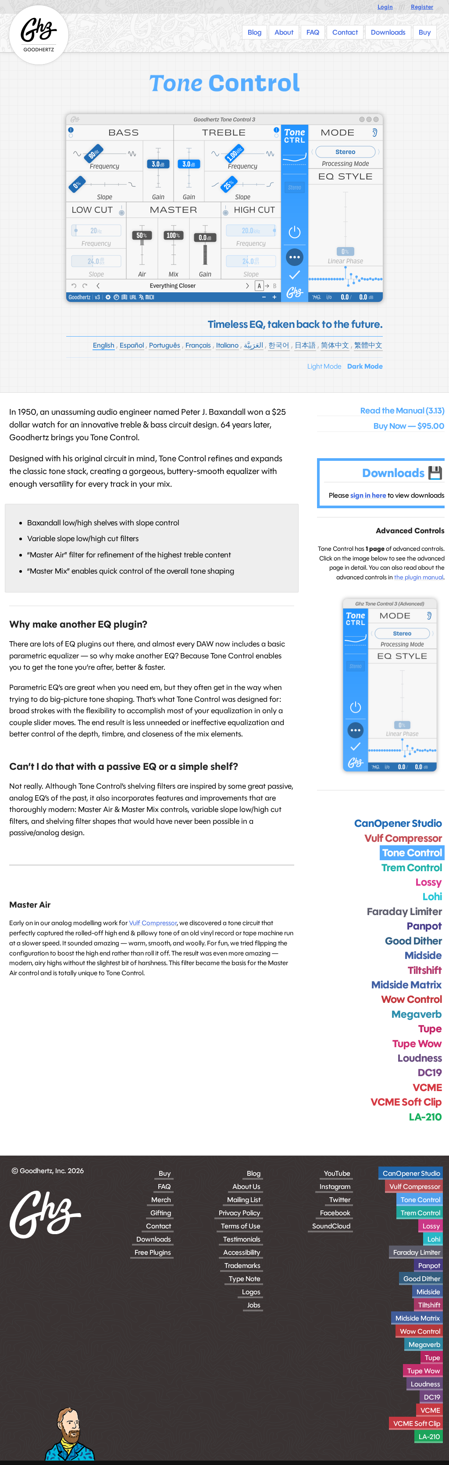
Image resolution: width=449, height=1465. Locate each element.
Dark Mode (365, 366)
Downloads (153, 1239)
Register (422, 7)
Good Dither (421, 1279)
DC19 (432, 1397)
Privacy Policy (239, 1213)
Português (164, 345)
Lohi (434, 1239)
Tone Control (420, 1200)
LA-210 (429, 1437)
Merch (161, 1200)
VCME (430, 1410)
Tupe (432, 1358)
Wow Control (420, 1331)
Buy (165, 1173)
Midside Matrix (418, 1318)
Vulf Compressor (153, 923)
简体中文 (335, 345)
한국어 (278, 345)
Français (198, 345)
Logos (251, 1292)
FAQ (164, 1186)
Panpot (429, 1265)
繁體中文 (368, 345)
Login (385, 7)
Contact (158, 1226)
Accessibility (241, 1252)
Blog (253, 1173)
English (103, 345)
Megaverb (424, 1344)
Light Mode (324, 366)
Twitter (339, 1200)
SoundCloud (331, 1226)
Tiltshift (429, 1305)
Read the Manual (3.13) (402, 411)
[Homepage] (39, 35)
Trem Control (420, 1213)
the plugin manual (418, 577)
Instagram (335, 1186)
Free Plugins (153, 1252)
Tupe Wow (423, 1371)
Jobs (253, 1305)
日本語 (305, 345)
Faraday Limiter (416, 1252)
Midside (428, 1292)
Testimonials (241, 1239)
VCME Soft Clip (416, 1423)
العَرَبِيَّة (253, 345)
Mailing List (243, 1200)
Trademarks (242, 1265)
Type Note (244, 1279)
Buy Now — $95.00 (409, 426)
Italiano (227, 345)
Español (132, 345)
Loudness (425, 1384)
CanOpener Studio (411, 1173)
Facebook (335, 1213)
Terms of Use (240, 1226)
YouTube (337, 1173)
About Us (246, 1186)
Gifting (160, 1213)
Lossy (431, 1226)
